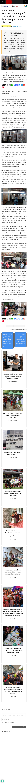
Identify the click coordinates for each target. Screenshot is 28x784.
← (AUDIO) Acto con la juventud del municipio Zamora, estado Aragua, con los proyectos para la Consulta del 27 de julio (7, 341)
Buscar (25, 3)
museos (22, 326)
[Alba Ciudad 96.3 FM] (14, 6)
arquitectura (10, 326)
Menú (2, 3)
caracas (16, 326)
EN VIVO (8, 2)
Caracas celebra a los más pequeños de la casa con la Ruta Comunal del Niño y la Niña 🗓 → (20, 340)
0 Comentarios (17, 26)
